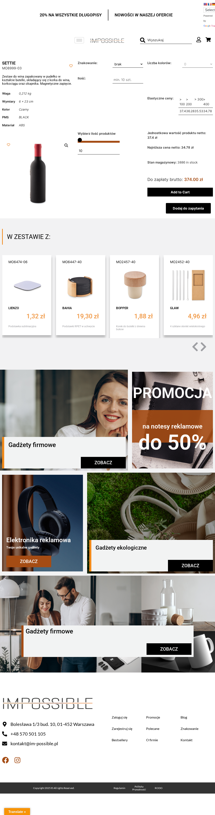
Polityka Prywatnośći (139, 788)
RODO (159, 788)
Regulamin (119, 788)
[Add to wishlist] (71, 65)
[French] (209, 4)
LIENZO (13, 308)
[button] (66, 145)
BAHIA (67, 308)
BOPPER (122, 308)
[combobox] (166, 40)
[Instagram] (17, 760)
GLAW (174, 308)
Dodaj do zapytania (188, 208)
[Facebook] (5, 760)
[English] (205, 4)
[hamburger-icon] (79, 40)
